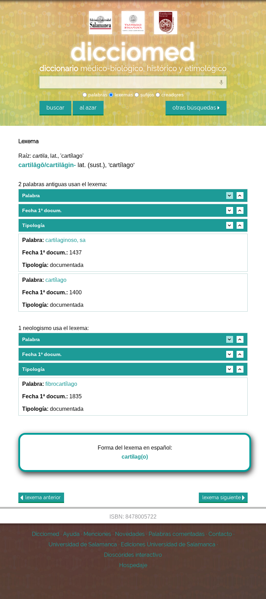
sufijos (146, 94)
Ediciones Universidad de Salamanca (168, 544)
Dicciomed (45, 534)
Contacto (220, 534)
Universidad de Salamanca (82, 544)
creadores (172, 94)
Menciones (97, 534)
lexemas (123, 94)
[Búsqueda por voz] (221, 82)
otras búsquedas (195, 107)
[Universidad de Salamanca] (133, 23)
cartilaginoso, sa (65, 240)
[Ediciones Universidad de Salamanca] (100, 23)
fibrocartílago (61, 384)
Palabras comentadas (177, 534)
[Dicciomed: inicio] (133, 52)
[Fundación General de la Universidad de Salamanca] (165, 23)
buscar (55, 107)
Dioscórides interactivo (133, 555)
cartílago (55, 280)
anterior (43, 497)
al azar (88, 107)
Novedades (130, 534)
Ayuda (71, 534)
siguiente (222, 497)
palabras (97, 94)
